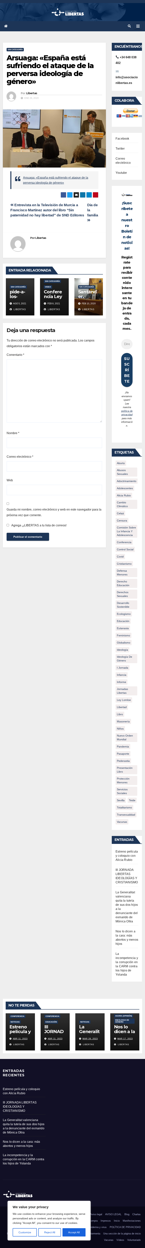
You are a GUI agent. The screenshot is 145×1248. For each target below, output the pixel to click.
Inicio (117, 1220)
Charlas (136, 1214)
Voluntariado (134, 1240)
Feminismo (123, 635)
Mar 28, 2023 (90, 1038)
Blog (126, 1214)
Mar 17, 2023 (125, 1038)
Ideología (122, 649)
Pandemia (123, 746)
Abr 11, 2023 (20, 1038)
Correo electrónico (20, 456)
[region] (49, 1220)
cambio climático (122, 504)
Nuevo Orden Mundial (125, 737)
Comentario (15, 354)
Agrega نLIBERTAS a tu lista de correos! (38, 525)
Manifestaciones (132, 1220)
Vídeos (120, 1240)
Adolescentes (125, 488)
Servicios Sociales (122, 791)
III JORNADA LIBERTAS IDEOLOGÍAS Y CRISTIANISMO (20, 1106)
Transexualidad (126, 814)
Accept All (74, 1232)
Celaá (120, 513)
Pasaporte (123, 753)
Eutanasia (123, 628)
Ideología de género (124, 658)
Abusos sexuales (122, 472)
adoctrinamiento (126, 481)
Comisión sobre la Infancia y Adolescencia (126, 531)
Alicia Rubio (124, 495)
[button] (129, 26)
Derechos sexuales (122, 594)
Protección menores (123, 780)
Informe (121, 682)
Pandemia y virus (97, 1227)
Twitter (120, 148)
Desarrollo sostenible (123, 604)
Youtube (121, 172)
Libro (120, 714)
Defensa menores (122, 572)
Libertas (31, 93)
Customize (25, 1232)
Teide (132, 800)
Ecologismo (124, 613)
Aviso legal (96, 1214)
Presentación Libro (125, 769)
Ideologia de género (122, 1021)
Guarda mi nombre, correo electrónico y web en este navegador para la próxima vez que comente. (54, 512)
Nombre (13, 433)
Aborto (121, 463)
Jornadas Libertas (122, 690)
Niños (120, 728)
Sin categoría (15, 49)
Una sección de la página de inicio (122, 1233)
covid (120, 556)
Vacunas (122, 821)
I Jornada (122, 667)
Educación (123, 621)
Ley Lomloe (124, 699)
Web (10, 480)
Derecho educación (123, 583)
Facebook (122, 138)
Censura (122, 520)
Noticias (15, 1022)
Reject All (49, 1232)
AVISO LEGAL (113, 1214)
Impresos (106, 1220)
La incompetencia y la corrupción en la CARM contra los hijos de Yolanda (23, 1159)
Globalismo (123, 642)
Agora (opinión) (123, 1016)
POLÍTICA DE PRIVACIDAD (125, 1227)
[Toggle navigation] (138, 26)
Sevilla (121, 800)
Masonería (123, 721)
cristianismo (124, 563)
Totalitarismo (124, 807)
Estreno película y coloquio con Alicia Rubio (127, 855)
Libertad (122, 707)
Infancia (121, 674)
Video (48, 287)
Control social (125, 549)
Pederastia (123, 760)
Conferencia (124, 542)
